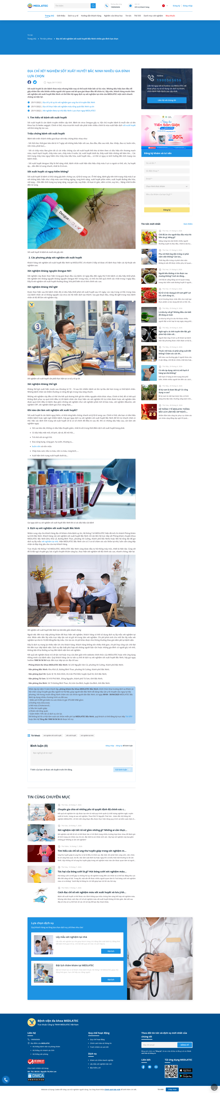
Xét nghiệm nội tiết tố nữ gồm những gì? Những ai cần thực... (92, 830)
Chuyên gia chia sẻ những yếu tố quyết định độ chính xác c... (92, 809)
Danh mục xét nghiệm (153, 15)
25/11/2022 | (63, 102)
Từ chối (161, 1089)
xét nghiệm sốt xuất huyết (52, 735)
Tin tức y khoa (46, 38)
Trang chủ (32, 38)
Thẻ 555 (137, 15)
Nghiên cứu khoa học (113, 15)
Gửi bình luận (121, 769)
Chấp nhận (172, 1089)
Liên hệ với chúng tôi (167, 100)
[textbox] (167, 186)
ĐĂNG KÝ (185, 1045)
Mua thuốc (170, 15)
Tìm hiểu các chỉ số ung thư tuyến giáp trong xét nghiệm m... (92, 850)
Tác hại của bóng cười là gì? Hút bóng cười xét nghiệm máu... (92, 871)
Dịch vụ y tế (73, 15)
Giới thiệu (61, 15)
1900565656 (35, 1039)
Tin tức (128, 15)
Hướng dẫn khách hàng (91, 15)
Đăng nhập (187, 5)
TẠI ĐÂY (128, 716)
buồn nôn (36, 446)
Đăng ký (176, 5)
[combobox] (167, 186)
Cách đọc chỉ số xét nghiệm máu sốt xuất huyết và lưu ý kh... (92, 892)
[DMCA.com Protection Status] (36, 1077)
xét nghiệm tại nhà (50, 541)
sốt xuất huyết (129, 125)
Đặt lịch (111, 951)
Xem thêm (188, 224)
